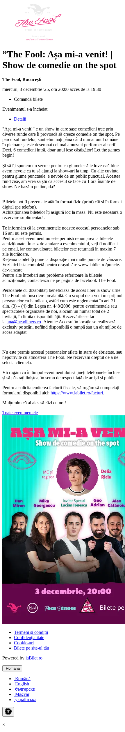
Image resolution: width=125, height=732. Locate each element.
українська (25, 699)
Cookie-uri (24, 642)
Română (12, 668)
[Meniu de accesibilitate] (8, 712)
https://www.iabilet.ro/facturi (77, 392)
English (21, 683)
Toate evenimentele (20, 412)
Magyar (21, 694)
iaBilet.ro (34, 657)
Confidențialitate (29, 637)
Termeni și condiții (31, 632)
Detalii (20, 119)
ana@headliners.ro (24, 321)
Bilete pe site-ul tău (31, 647)
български (24, 689)
